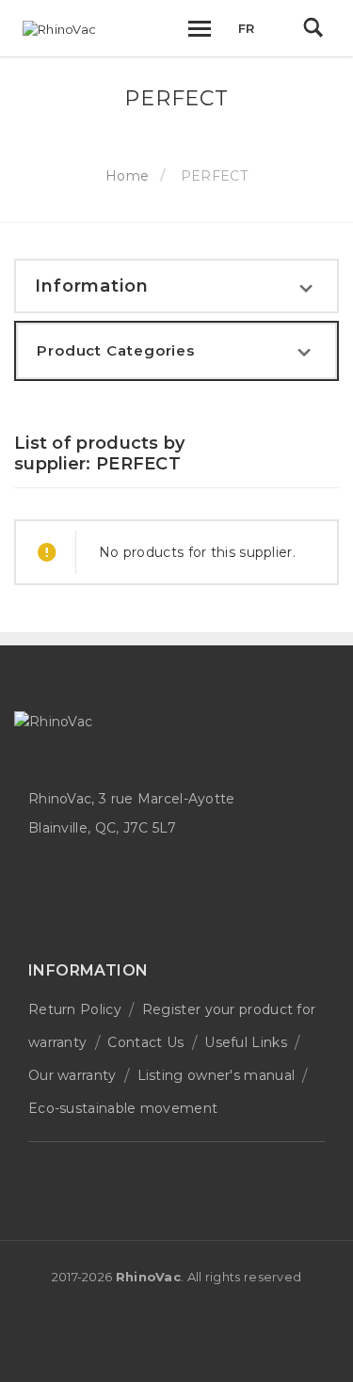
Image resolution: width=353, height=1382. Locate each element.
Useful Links (245, 1042)
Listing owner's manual (216, 1075)
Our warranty (72, 1075)
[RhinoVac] (59, 29)
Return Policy (74, 1009)
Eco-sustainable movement (122, 1108)
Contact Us (145, 1042)
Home (127, 176)
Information (92, 286)
